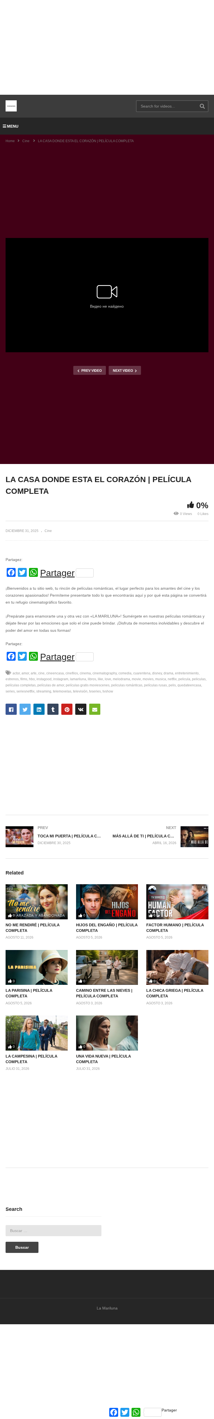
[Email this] (94, 709)
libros (92, 679)
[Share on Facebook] (11, 709)
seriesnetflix (25, 691)
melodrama (121, 679)
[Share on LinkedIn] (39, 709)
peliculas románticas (126, 685)
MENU (12, 126)
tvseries (95, 691)
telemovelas (62, 691)
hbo (32, 679)
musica (160, 679)
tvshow (108, 691)
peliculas (199, 679)
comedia (125, 673)
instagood (44, 679)
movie (136, 679)
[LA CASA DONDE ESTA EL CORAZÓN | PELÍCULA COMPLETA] (37, 901)
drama (168, 673)
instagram (60, 679)
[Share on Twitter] (25, 709)
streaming (43, 691)
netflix (172, 679)
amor (25, 673)
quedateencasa (189, 685)
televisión (80, 691)
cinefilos (71, 673)
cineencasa (55, 673)
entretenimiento (187, 673)
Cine (48, 531)
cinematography (105, 673)
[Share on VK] (80, 709)
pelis (172, 685)
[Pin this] (66, 709)
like (100, 679)
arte (34, 673)
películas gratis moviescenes (88, 685)
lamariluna (78, 679)
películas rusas (155, 685)
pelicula (184, 679)
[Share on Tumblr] (53, 709)
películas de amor (50, 685)
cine (41, 673)
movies (148, 679)
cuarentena (141, 673)
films (23, 679)
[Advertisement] (107, 47)
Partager (57, 572)
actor (16, 673)
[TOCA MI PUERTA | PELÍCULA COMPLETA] (53, 836)
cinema (85, 673)
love (108, 679)
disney (157, 673)
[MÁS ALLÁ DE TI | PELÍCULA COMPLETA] (160, 836)
